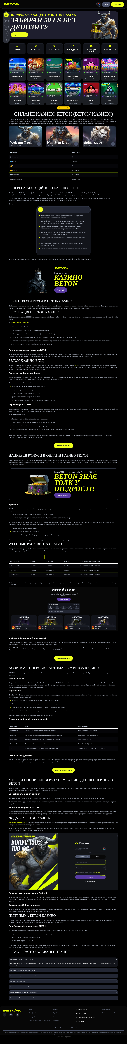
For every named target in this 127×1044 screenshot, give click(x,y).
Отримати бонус (62, 495)
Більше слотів (63, 108)
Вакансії (55, 1017)
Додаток (55, 1009)
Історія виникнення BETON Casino (39, 1020)
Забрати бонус (80, 1021)
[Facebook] (4, 1015)
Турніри (55, 1013)
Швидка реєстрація (63, 445)
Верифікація (32, 1013)
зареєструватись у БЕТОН (19, 322)
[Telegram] (17, 1015)
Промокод (56, 1020)
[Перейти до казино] (6, 21)
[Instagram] (11, 1015)
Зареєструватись (19, 35)
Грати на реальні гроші (63, 770)
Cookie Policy (106, 1009)
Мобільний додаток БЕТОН (18, 822)
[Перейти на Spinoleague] (113, 144)
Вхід (106, 4)
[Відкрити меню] (6, 14)
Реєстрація (117, 4)
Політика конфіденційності (110, 1013)
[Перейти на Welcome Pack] (39, 144)
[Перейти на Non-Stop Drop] (76, 144)
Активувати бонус (63, 658)
